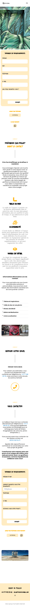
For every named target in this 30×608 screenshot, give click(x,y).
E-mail (4, 81)
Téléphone (5, 74)
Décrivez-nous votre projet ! (11, 508)
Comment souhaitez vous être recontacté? (11, 485)
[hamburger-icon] (26, 3)
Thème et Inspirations (11, 301)
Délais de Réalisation (11, 312)
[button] (15, 301)
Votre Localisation (10, 316)
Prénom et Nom (7, 477)
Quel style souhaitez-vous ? (10, 89)
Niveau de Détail (9, 309)
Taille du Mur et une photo (13, 305)
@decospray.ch (15, 440)
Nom (3, 66)
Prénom (4, 58)
